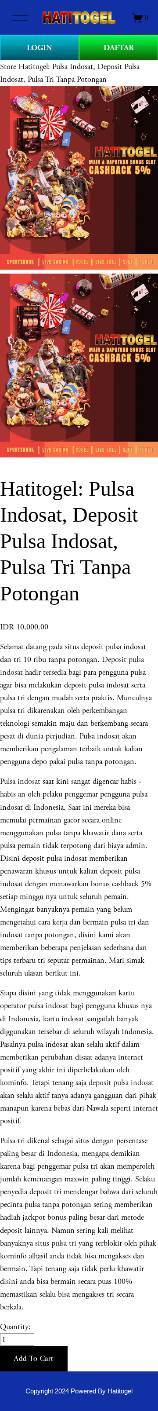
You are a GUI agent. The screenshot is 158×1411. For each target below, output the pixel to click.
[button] (34, 1358)
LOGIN (39, 47)
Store (8, 67)
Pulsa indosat (20, 781)
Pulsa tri (12, 1141)
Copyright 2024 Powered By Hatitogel (79, 1391)
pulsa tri (63, 1243)
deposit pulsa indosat (121, 1083)
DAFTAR (119, 47)
